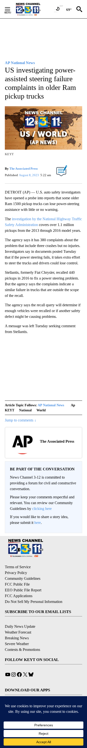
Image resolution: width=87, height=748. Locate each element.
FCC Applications (18, 596)
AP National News (51, 405)
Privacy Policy (16, 573)
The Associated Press (23, 168)
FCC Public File (17, 584)
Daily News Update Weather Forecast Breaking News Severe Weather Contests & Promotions (22, 638)
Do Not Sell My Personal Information (33, 602)
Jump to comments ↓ (20, 420)
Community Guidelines (22, 578)
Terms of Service (18, 567)
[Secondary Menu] (11, 9)
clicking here (42, 509)
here (37, 523)
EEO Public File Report (23, 590)
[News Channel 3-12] (34, 9)
